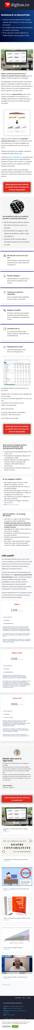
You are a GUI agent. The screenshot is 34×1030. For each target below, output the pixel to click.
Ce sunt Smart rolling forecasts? (12, 948)
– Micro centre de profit (12, 1008)
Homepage (18, 997)
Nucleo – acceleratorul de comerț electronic (16, 889)
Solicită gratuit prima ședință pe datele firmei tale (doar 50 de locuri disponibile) (17, 187)
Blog (24, 997)
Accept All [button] (15, 1026)
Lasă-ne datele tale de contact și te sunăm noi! (17, 799)
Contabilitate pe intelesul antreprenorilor (15, 859)
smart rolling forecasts (16, 157)
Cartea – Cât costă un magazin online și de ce (16, 918)
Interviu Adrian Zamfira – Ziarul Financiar (15, 977)
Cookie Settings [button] (6, 1026)
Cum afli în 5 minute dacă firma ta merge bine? (15, 829)
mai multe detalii (13, 505)
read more (6, 832)
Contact (29, 997)
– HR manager (9, 1015)
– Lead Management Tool (13, 1006)
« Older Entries (6, 985)
